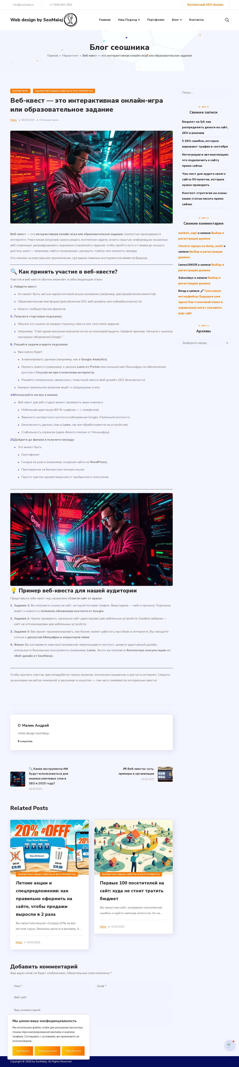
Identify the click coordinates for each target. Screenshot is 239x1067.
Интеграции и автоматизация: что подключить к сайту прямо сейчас (205, 160)
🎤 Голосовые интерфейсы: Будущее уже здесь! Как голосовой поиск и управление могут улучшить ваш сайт (200, 302)
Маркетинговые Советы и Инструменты (64, 90)
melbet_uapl (187, 233)
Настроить (23, 1051)
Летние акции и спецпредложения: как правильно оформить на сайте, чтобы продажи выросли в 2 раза (44, 898)
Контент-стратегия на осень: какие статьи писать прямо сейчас (204, 198)
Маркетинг (70, 56)
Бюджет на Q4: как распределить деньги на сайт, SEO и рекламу (205, 127)
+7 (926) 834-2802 (61, 5)
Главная (52, 56)
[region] (48, 1037)
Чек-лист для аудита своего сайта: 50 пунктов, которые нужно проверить (204, 179)
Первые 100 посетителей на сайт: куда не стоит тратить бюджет (132, 891)
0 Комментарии (48, 120)
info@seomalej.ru (23, 5)
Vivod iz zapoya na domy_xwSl (200, 246)
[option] (49, 884)
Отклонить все (47, 1051)
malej (13, 120)
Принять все (73, 1051)
